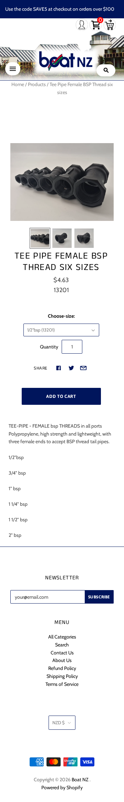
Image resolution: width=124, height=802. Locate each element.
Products (37, 84)
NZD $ (58, 722)
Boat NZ (80, 779)
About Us (62, 660)
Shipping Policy (62, 676)
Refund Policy (62, 668)
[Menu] (12, 68)
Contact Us (62, 653)
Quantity (49, 347)
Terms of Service (62, 684)
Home (17, 84)
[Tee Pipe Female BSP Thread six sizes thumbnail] (40, 238)
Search (62, 645)
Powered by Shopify (62, 787)
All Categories (62, 637)
